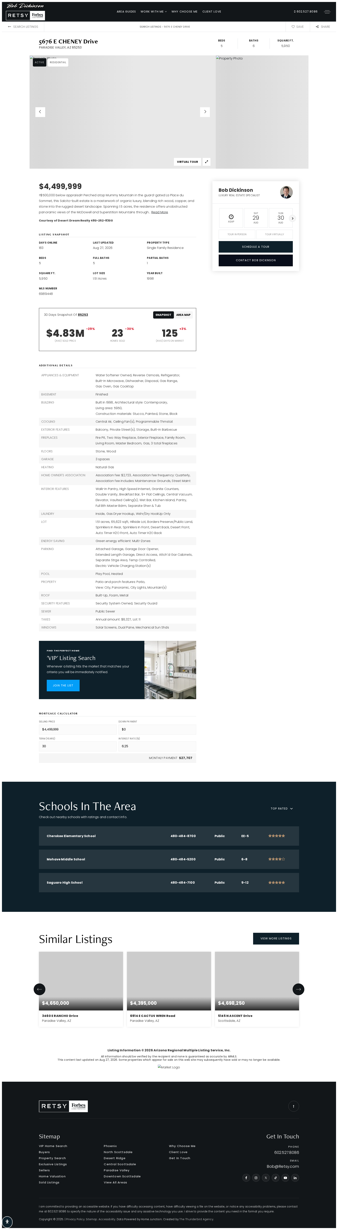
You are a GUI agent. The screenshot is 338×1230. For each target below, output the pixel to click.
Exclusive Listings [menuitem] (53, 1164)
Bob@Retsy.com (283, 1166)
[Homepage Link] (25, 11)
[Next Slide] (205, 112)
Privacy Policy (75, 1219)
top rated (279, 808)
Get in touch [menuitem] (179, 1158)
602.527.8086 (307, 12)
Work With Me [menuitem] (153, 12)
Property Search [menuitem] (52, 1158)
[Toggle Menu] (327, 12)
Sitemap (91, 1219)
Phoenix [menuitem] (110, 1146)
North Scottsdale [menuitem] (118, 1152)
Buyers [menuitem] (44, 1152)
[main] (169, 552)
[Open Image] (122, 112)
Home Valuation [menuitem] (52, 1176)
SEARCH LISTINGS (150, 26)
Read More (159, 212)
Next (292, 218)
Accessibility (107, 1219)
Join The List (63, 685)
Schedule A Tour (256, 247)
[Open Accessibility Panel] (7, 1222)
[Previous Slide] (40, 112)
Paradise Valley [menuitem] (116, 1170)
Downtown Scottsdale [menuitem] (122, 1176)
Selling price (47, 721)
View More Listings (276, 938)
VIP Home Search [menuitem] (53, 1146)
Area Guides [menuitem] (126, 12)
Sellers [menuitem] (44, 1170)
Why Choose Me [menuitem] (185, 12)
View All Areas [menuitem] (115, 1182)
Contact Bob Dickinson (256, 260)
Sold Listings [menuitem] (49, 1182)
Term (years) (47, 738)
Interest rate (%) (129, 738)
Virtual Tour (187, 162)
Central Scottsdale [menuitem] (120, 1164)
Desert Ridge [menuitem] (114, 1158)
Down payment (128, 721)
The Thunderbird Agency (196, 1219)
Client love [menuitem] (211, 12)
